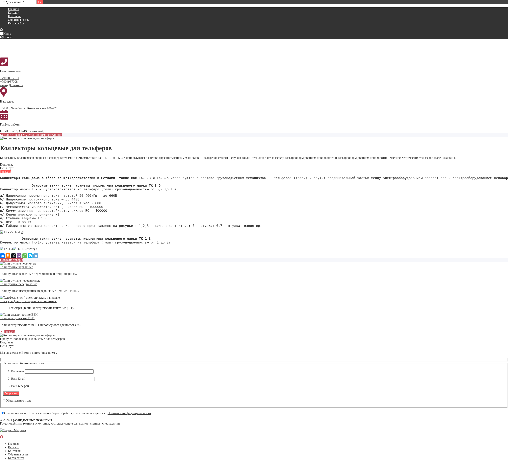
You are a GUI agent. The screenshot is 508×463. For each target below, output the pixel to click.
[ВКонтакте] (2, 255)
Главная (13, 9)
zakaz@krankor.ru (11, 85)
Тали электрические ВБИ (17, 318)
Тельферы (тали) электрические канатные (28, 301)
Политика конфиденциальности (129, 413)
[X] (13, 255)
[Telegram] (35, 255)
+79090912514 (9, 78)
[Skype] (30, 255)
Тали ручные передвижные (18, 284)
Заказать (5, 171)
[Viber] (19, 255)
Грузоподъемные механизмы (30, 48)
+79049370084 (9, 81)
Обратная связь (18, 19)
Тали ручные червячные (16, 267)
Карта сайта (16, 23)
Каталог (13, 12)
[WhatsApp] (24, 255)
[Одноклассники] (8, 255)
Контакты (14, 16)
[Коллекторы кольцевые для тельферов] (27, 138)
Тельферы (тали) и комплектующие (38, 134)
